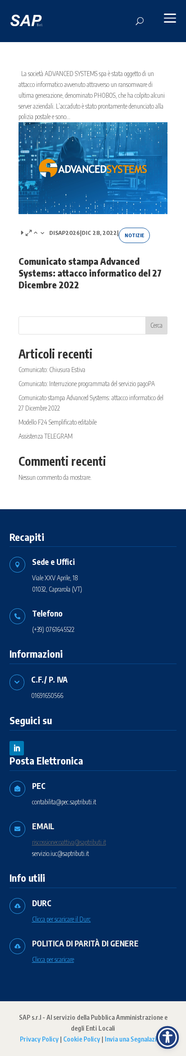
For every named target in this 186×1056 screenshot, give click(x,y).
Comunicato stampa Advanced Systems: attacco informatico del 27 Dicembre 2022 (90, 272)
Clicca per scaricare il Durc (61, 919)
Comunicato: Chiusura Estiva (52, 369)
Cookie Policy (81, 1039)
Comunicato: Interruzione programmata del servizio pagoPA (87, 383)
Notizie (134, 235)
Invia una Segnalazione (136, 1039)
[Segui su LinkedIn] (16, 748)
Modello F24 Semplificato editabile (58, 422)
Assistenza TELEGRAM (46, 436)
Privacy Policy (39, 1039)
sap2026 (67, 232)
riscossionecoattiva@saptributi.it (69, 842)
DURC (41, 903)
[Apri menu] (170, 18)
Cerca (156, 325)
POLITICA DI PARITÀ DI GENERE (85, 943)
